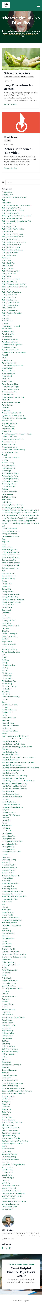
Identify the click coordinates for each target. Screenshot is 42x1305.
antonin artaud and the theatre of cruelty (16, 434)
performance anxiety (9, 962)
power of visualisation (9, 970)
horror (4, 734)
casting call (6, 586)
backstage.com (7, 494)
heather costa (7, 728)
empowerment (7, 642)
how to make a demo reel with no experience (18, 757)
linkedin (5, 854)
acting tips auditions (9, 297)
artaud (4, 455)
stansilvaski (6, 1107)
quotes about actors (9, 986)
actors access (7, 360)
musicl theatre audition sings (12, 920)
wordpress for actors (9, 1207)
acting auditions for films (11, 239)
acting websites (7, 321)
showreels (5, 1073)
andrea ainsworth (8, 429)
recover (5, 994)
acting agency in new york (11, 208)
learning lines (7, 833)
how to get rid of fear (10, 754)
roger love (6, 1012)
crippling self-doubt (9, 620)
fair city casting (7, 647)
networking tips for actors (11, 925)
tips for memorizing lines (11, 1133)
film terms (6, 694)
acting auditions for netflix (11, 247)
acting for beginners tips (10, 271)
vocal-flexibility (7, 1167)
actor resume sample (9, 347)
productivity (6, 973)
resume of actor (8, 1004)
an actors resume (8, 426)
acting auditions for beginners (12, 234)
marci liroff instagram (9, 868)
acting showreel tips (9, 281)
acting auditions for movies (11, 245)
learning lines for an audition (12, 841)
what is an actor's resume (11, 1191)
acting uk (5, 316)
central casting (7, 610)
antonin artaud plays (9, 442)
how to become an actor (11, 741)
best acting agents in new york (13, 508)
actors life (5, 379)
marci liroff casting (8, 865)
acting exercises (7, 268)
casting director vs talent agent (13, 599)
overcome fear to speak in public (14, 957)
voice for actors (7, 1172)
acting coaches (7, 266)
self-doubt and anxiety (10, 1051)
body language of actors (11, 563)
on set (4, 941)
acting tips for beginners (10, 305)
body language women (10, 568)
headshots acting (8, 723)
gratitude (5, 707)
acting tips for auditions (10, 302)
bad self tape (7, 502)
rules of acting (7, 1020)
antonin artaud (7, 431)
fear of (4, 657)
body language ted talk (10, 565)
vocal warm (6, 1162)
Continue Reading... (10, 104)
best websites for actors (10, 536)
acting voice (6, 318)
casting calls (6, 589)
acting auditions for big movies (13, 237)
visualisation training (9, 1157)
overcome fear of (8, 949)
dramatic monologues (9, 634)
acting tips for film (9, 308)
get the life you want (9, 705)
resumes (5, 1007)
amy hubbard (7, 421)
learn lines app (7, 831)
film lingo (5, 668)
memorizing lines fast (9, 889)
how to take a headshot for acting (14, 783)
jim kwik (5, 823)
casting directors (8, 605)
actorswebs (6, 410)
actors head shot (8, 371)
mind (4, 904)
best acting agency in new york (13, 505)
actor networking (8, 334)
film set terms (7, 689)
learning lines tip (8, 847)
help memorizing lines (10, 731)
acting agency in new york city (13, 210)
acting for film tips (9, 274)
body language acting (9, 550)
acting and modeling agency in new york (16, 221)
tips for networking (9, 1136)
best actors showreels (9, 528)
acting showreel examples (11, 279)
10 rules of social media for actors (14, 197)
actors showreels (8, 394)
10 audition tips (7, 195)
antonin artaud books (9, 437)
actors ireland (7, 376)
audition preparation (9, 465)
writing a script (7, 1209)
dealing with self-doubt (10, 626)
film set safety (7, 678)
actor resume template (10, 350)
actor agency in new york (11, 326)
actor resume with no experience (14, 352)
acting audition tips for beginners (13, 229)
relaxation (23, 76)
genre (4, 702)
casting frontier (7, 607)
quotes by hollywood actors (12, 988)
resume (5, 1002)
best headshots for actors (11, 531)
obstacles (5, 936)
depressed (5, 628)
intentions (5, 818)
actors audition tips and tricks (12, 366)
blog (3, 539)
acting (4, 200)
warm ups (5, 1180)
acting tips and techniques (11, 292)
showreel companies (9, 1070)
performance (6, 960)
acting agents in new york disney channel (16, 216)
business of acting (8, 578)
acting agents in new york (11, 213)
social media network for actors (13, 1094)
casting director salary (10, 597)
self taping (30, 76)
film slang (5, 691)
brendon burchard (8, 573)
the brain (5, 1115)
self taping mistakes (9, 1046)
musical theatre (7, 915)
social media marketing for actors (13, 1088)
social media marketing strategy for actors (17, 1091)
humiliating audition (9, 802)
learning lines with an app (11, 852)
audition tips (6, 471)
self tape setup (7, 1036)
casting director (7, 592)
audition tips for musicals (11, 481)
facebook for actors (9, 644)
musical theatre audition (10, 917)
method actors (7, 902)
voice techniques (8, 1178)
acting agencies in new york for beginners (16, 205)
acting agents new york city (12, 218)
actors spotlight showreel (11, 402)
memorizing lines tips (9, 899)
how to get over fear (10, 752)
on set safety (7, 946)
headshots (5, 720)
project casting (7, 978)
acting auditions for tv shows (12, 250)
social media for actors (10, 1080)
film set (5, 670)
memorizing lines (8, 886)
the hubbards (7, 1117)
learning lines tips (8, 849)
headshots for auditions (10, 726)
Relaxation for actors (17, 73)
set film (5, 1059)
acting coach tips (8, 263)
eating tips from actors (10, 636)
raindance (5, 991)
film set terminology (9, 686)
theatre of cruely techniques (12, 1122)
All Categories (7, 192)
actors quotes (7, 381)
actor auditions (7, 329)
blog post (5, 542)
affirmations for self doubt (11, 413)
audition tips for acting (10, 476)
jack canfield (6, 820)
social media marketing (10, 1086)
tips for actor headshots (10, 1128)
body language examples (11, 552)
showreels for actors (9, 1075)
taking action (6, 1112)
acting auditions (7, 231)
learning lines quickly (9, 844)
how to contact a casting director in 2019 (17, 747)
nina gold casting (8, 933)
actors (4, 358)
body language (7, 547)
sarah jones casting (9, 1025)
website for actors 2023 (10, 1186)
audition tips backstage (10, 473)
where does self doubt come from (14, 1201)
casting (4, 581)
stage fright (6, 1104)
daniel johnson (7, 623)
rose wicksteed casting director (13, 1017)
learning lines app (8, 836)
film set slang (7, 684)
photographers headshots (11, 965)
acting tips (6, 289)
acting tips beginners (9, 300)
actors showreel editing (10, 384)
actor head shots (8, 331)
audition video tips (8, 486)
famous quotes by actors (11, 652)
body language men (9, 560)
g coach (5, 699)
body (4, 544)
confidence (16, 76)
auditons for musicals (9, 492)
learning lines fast (8, 839)
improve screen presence (11, 805)
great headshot (7, 712)
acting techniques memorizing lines (14, 287)
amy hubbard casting (9, 423)
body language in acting (10, 557)
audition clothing (8, 463)
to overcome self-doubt (11, 1138)
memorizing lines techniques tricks (14, 896)
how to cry (6, 749)
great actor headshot (9, 710)
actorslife (5, 408)
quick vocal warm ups (10, 981)
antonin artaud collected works (13, 439)
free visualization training (10, 697)
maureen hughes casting (10, 875)
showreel (5, 1067)
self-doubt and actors (10, 1049)
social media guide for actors (12, 1083)
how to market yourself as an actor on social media (20, 768)
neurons (5, 928)
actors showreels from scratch (13, 397)
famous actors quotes (10, 649)
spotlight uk (6, 1101)
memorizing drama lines (10, 883)
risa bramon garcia (8, 1009)
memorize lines (7, 878)
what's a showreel (8, 1199)
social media (6, 1078)
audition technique (8, 468)
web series (6, 1183)
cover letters (6, 618)
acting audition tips (9, 226)
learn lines (6, 828)
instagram (5, 810)
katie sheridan (7, 825)
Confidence (11, 136)
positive (4, 967)
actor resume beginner (10, 339)
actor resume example (10, 342)
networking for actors (9, 923)
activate (5, 324)
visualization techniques (10, 1159)
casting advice (7, 584)
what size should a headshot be (13, 1194)
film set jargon (7, 673)
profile (4, 975)
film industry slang (8, 665)
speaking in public (8, 1096)
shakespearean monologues (11, 1065)
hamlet (4, 715)
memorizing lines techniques (12, 894)
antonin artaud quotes (10, 447)
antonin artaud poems (9, 444)
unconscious (6, 1151)
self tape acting (7, 1031)
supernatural (6, 1109)
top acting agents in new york (12, 1143)
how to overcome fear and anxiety (14, 776)
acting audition (8, 76)
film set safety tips (9, 681)
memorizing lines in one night (12, 891)
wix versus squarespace (10, 1204)
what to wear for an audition (12, 1196)
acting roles (6, 276)
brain (3, 571)
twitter (4, 1146)
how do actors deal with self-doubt (15, 736)
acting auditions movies (10, 253)
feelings (5, 663)
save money (6, 1028)
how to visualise (8, 791)
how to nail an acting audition (13, 770)
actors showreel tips (9, 392)
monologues (6, 910)
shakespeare (6, 1062)
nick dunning (6, 931)
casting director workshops (11, 602)
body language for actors (11, 555)
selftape (5, 1057)
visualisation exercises (9, 1154)
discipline (5, 631)
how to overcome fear (10, 773)
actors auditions (7, 368)
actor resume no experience (12, 345)
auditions (5, 489)
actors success (7, 405)
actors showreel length (10, 387)
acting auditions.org (9, 255)
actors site (5, 400)
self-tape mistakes (8, 1054)
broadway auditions (9, 576)
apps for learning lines (10, 452)
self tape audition (8, 1033)
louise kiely (6, 857)
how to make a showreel (11, 760)
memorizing (6, 881)
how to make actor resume (12, 765)
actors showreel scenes (10, 389)
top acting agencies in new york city (15, 1141)
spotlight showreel (8, 1099)
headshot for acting (9, 718)
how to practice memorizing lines (14, 778)
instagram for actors (9, 812)
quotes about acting (9, 983)
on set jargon (7, 944)
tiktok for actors (8, 1125)
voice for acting (7, 1170)
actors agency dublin (9, 363)
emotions (5, 639)
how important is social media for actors (16, 739)
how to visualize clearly (10, 794)
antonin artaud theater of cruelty (13, 450)
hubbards (5, 799)
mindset (5, 907)
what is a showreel (9, 1188)
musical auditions (8, 912)
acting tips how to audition (12, 313)
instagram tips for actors (11, 815)
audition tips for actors (10, 479)
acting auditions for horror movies (14, 242)
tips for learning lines (10, 1130)
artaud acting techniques (10, 458)
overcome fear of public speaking (14, 954)
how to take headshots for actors (14, 789)
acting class (6, 258)
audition (5, 460)
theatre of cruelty (8, 1120)
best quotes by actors (9, 534)
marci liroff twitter (8, 870)
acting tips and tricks (9, 295)
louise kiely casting (9, 860)
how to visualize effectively (12, 797)
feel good (5, 660)
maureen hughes (8, 873)
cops (4, 615)
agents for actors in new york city (14, 418)
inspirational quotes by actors (12, 807)
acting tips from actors (10, 310)
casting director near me (11, 594)
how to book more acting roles (13, 744)
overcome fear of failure (10, 952)
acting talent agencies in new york (14, 284)
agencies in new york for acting (13, 416)
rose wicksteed (7, 1015)
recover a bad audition (10, 996)
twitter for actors (8, 1149)
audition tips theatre (9, 484)
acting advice (6, 203)
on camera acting (8, 939)
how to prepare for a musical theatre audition (18, 781)
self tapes (5, 1041)
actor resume (7, 337)
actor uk (5, 355)
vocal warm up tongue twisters (13, 1165)
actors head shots (8, 373)
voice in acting (7, 1175)
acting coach (6, 260)
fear (3, 655)
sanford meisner (7, 1023)
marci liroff (6, 862)
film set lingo (7, 676)
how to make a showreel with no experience (18, 762)
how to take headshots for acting (14, 786)
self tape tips (7, 1038)
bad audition (6, 500)
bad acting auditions (9, 497)
